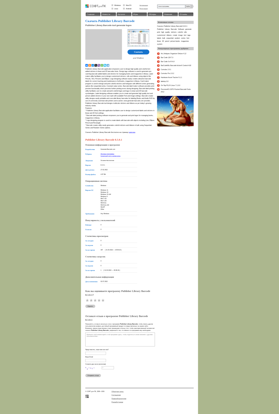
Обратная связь (117, 391)
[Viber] (99, 65)
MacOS (128, 5)
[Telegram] (108, 65)
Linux (116, 9)
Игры (135, 14)
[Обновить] (93, 371)
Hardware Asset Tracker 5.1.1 (171, 77)
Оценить (90, 306)
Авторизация (144, 5)
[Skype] (105, 65)
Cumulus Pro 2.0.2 (167, 73)
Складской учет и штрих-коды (110, 156)
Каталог (121, 14)
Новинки (168, 14)
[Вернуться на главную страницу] (96, 7)
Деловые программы (107, 154)
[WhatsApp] (102, 65)
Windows (117, 5)
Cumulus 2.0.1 (166, 69)
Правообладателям (118, 399)
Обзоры (152, 14)
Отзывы (183, 14)
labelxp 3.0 (164, 81)
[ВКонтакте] (86, 65)
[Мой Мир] (92, 65)
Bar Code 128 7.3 (167, 57)
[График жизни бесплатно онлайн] (175, 126)
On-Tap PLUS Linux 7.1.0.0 (170, 85)
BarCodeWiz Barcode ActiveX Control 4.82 (176, 65)
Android (128, 9)
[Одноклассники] (89, 65)
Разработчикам (117, 402)
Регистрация (144, 8)
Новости (106, 14)
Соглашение (116, 395)
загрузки (132, 132)
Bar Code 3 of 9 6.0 (167, 61)
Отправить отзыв (93, 375)
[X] (95, 65)
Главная (90, 14)
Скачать (138, 52)
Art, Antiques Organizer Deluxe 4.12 (173, 53)
